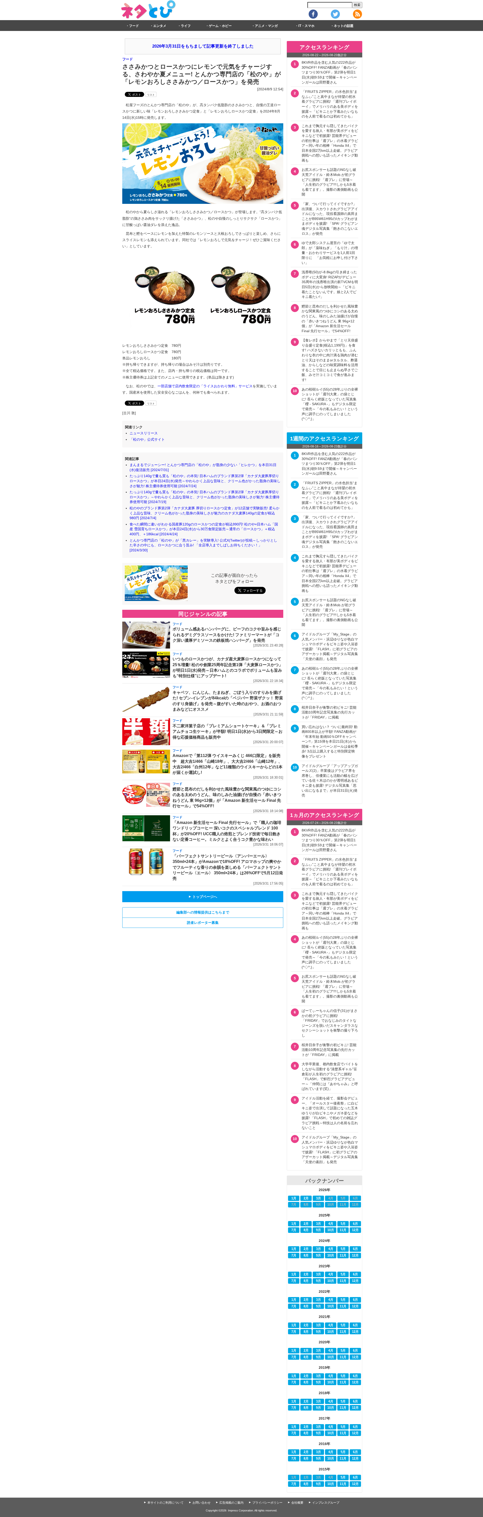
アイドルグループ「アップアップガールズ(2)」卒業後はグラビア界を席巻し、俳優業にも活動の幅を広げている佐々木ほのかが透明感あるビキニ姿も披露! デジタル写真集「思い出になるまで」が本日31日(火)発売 (330, 781)
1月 (293, 1198)
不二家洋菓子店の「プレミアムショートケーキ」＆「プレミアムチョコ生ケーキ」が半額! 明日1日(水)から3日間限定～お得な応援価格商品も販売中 (228, 731)
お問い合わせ (201, 1502)
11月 (343, 1230)
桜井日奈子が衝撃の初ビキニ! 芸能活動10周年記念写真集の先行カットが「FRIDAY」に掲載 (329, 712)
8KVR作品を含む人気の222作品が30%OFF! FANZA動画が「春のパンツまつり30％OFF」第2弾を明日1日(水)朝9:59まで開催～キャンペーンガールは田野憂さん (329, 72)
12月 (355, 1230)
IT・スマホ (306, 26)
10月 (330, 1230)
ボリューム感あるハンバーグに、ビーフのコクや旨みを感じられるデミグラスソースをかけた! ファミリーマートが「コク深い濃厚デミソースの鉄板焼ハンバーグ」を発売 (227, 634)
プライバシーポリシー (267, 1502)
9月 (318, 1230)
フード (134, 26)
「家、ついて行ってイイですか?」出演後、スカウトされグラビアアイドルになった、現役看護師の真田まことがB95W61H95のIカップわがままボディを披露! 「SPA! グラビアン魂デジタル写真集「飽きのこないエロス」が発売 (330, 219)
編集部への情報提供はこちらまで (202, 912)
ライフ (186, 26)
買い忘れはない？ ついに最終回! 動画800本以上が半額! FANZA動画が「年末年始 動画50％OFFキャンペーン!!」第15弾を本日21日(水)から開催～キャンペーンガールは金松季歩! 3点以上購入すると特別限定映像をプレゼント (330, 741)
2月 (306, 1198)
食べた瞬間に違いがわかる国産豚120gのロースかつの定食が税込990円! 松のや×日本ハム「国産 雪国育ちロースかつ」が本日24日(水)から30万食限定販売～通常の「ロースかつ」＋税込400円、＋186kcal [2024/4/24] (204, 529)
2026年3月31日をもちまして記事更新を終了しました (203, 46)
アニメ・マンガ (266, 26)
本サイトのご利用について (165, 1502)
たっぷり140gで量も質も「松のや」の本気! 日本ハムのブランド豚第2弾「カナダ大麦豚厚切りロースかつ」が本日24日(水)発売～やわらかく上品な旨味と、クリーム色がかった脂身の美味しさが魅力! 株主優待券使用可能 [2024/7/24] (205, 481)
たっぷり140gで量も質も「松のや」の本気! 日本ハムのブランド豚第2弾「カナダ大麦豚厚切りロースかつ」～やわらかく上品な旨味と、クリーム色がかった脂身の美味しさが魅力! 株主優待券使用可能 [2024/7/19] (204, 497)
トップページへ (202, 897)
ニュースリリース (144, 433)
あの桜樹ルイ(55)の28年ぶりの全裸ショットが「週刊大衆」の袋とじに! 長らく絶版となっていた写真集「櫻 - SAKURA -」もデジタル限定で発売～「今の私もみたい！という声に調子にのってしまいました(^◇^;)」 (330, 404)
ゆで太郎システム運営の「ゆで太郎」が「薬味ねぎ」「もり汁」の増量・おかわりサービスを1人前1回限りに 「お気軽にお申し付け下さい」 (330, 252)
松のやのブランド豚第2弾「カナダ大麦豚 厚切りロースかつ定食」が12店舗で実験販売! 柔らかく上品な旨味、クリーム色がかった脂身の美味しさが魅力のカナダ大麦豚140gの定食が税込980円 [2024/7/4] (204, 513)
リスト (151, 94)
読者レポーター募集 (203, 923)
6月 (355, 1224)
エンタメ (159, 26)
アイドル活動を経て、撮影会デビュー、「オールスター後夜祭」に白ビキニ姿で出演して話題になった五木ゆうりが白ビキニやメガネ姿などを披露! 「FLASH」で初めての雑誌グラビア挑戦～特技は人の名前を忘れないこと (330, 1113)
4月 (330, 1224)
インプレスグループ (325, 1502)
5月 (343, 1224)
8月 (306, 1230)
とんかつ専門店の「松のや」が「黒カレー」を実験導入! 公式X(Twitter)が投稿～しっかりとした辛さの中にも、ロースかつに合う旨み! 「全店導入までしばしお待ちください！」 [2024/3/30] (203, 545)
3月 (318, 1198)
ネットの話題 (343, 26)
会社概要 (297, 1502)
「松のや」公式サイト (147, 439)
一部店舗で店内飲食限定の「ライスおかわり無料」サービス (205, 386)
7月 (293, 1230)
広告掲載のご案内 (231, 1502)
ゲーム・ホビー (220, 26)
